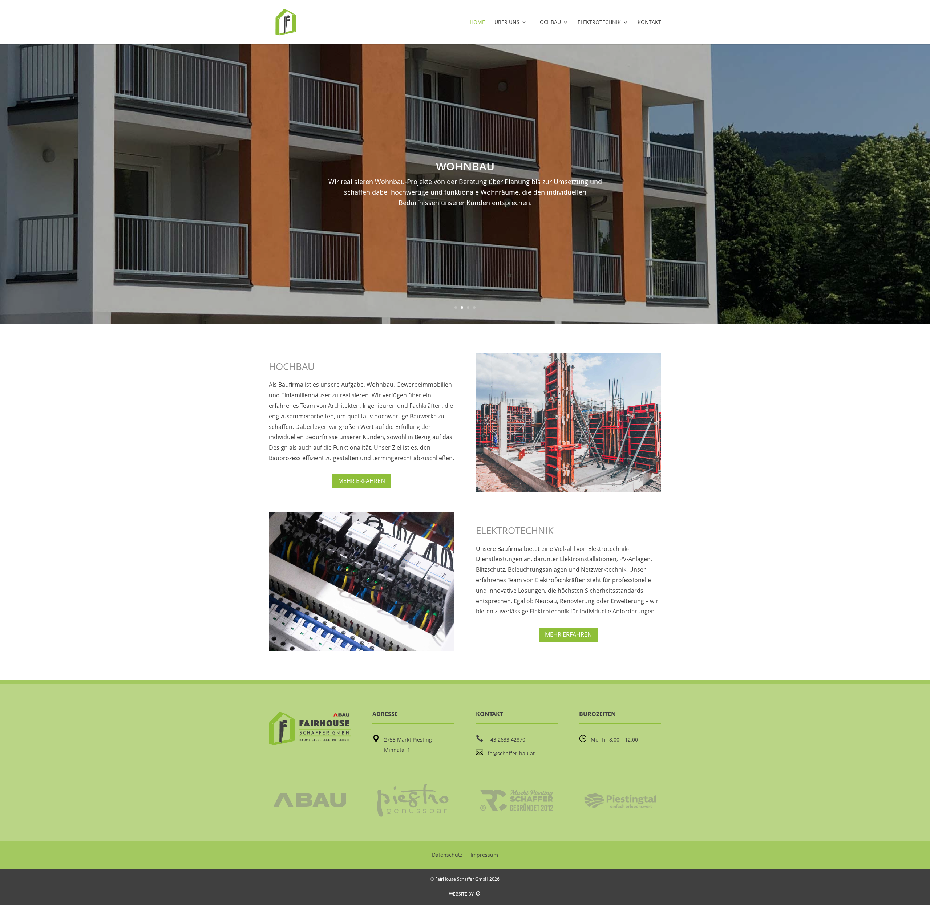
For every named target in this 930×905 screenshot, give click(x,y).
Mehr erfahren (361, 481)
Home (477, 22)
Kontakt (649, 22)
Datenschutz (447, 854)
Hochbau (548, 22)
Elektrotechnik (599, 22)
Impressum (484, 854)
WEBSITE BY (462, 894)
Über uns (506, 22)
